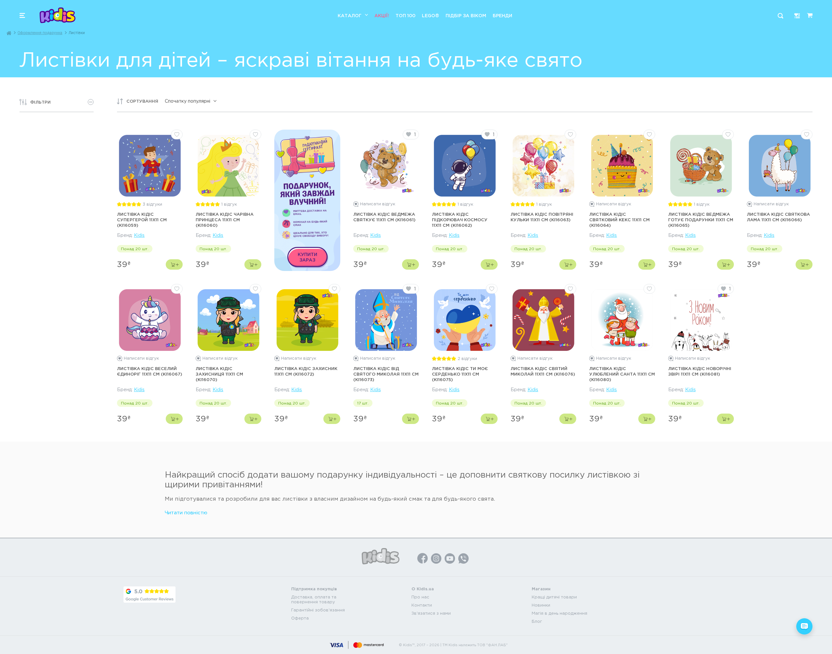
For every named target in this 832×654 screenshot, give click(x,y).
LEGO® (430, 15)
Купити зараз (307, 257)
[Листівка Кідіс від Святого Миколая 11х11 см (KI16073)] (386, 320)
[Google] (150, 594)
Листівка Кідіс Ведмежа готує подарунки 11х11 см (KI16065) (700, 219)
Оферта (300, 618)
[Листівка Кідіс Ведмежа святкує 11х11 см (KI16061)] (386, 166)
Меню (22, 15)
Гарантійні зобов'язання (318, 610)
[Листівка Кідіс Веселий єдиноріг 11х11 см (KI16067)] (150, 320)
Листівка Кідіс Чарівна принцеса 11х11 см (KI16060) (225, 219)
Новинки (541, 605)
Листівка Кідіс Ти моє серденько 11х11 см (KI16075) (460, 374)
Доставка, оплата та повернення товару (313, 599)
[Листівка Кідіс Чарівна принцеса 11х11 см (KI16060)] (228, 166)
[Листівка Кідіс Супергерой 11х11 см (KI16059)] (150, 166)
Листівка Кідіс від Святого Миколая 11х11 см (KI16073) (386, 374)
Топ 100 (405, 15)
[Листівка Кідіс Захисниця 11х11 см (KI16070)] (228, 320)
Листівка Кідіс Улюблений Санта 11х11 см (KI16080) (622, 374)
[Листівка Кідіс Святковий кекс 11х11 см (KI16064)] (622, 166)
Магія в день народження (559, 613)
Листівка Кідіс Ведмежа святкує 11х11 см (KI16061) (384, 217)
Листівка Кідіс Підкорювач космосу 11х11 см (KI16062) (460, 219)
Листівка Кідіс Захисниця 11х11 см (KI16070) (219, 374)
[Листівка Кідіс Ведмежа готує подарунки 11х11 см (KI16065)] (701, 166)
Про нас (420, 597)
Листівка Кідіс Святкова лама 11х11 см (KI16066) (778, 217)
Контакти (421, 605)
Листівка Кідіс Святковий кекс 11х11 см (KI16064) (619, 219)
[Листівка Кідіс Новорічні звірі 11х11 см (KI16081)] (701, 320)
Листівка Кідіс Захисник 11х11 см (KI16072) (305, 371)
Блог (537, 621)
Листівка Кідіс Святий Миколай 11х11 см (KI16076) (543, 371)
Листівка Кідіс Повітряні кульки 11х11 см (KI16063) (542, 217)
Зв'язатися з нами (431, 613)
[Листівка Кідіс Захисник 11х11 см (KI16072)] (307, 320)
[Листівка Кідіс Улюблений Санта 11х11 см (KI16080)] (622, 320)
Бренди (502, 15)
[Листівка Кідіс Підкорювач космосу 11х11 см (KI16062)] (465, 166)
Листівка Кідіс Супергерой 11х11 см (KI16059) (142, 219)
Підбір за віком (466, 15)
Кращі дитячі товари (554, 597)
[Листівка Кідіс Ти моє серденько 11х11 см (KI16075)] (465, 320)
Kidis (139, 235)
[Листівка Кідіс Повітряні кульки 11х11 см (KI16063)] (543, 166)
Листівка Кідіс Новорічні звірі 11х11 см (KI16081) (699, 371)
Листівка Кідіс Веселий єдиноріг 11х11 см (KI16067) (149, 371)
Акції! (381, 15)
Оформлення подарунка (40, 33)
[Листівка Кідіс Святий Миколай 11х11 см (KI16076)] (543, 320)
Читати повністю (186, 512)
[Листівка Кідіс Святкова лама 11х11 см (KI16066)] (780, 166)
